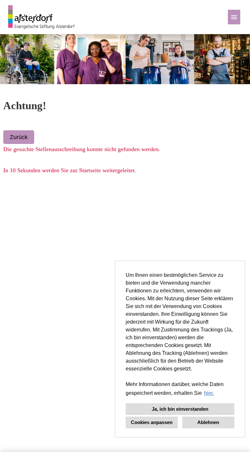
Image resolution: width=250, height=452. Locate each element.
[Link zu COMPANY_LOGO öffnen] (41, 17)
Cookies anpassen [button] (152, 422)
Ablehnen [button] (208, 422)
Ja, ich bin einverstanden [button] (180, 409)
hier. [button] (209, 393)
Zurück (19, 137)
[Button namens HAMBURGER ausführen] (234, 17)
